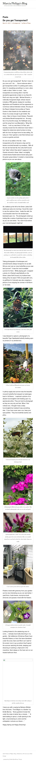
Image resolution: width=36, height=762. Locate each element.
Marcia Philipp (26, 23)
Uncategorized (16, 23)
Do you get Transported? (15, 20)
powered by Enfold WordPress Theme (12, 759)
